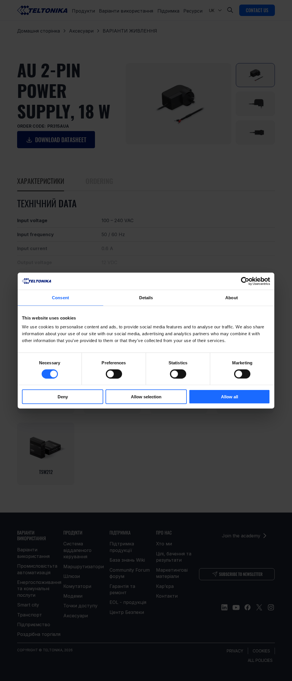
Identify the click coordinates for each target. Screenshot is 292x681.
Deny (63, 396)
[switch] (114, 373)
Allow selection (146, 396)
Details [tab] (146, 297)
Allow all (229, 396)
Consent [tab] (60, 297)
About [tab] (231, 297)
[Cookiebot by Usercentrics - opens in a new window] (245, 281)
